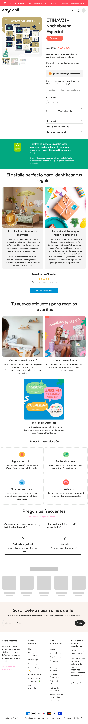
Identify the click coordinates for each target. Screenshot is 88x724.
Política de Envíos (54, 682)
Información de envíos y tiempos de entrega (57, 697)
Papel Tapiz (33, 663)
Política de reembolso (54, 689)
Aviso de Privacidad (54, 669)
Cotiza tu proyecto (32, 686)
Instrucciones (55, 653)
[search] (73, 10)
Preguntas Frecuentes (54, 662)
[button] (64, 111)
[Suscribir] (83, 652)
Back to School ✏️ (34, 669)
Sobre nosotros (8, 666)
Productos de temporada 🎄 (34, 679)
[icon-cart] (78, 10)
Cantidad (51, 97)
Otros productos (35, 674)
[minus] (48, 102)
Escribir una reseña (44, 290)
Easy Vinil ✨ (18, 718)
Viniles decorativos (33, 654)
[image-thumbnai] (6, 61)
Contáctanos (7, 669)
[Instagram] (79, 682)
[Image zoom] (22, 37)
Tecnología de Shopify (73, 718)
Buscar (53, 649)
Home (30, 649)
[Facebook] (73, 682)
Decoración (33, 659)
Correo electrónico (13, 623)
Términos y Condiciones (55, 675)
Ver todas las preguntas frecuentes (43, 516)
